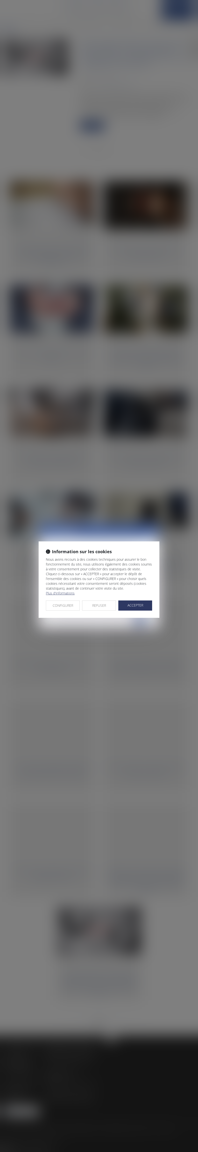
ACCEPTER (135, 605)
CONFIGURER (63, 605)
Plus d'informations (60, 593)
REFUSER (99, 605)
